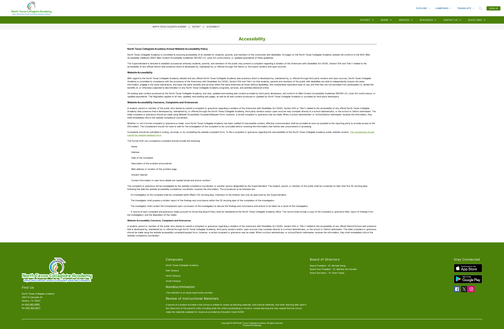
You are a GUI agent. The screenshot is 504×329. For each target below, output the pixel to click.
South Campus (173, 281)
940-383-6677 (33, 308)
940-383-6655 (32, 304)
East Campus (172, 270)
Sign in (493, 8)
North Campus (173, 275)
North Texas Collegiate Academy (169, 27)
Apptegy (257, 325)
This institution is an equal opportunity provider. (189, 292)
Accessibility (213, 27)
